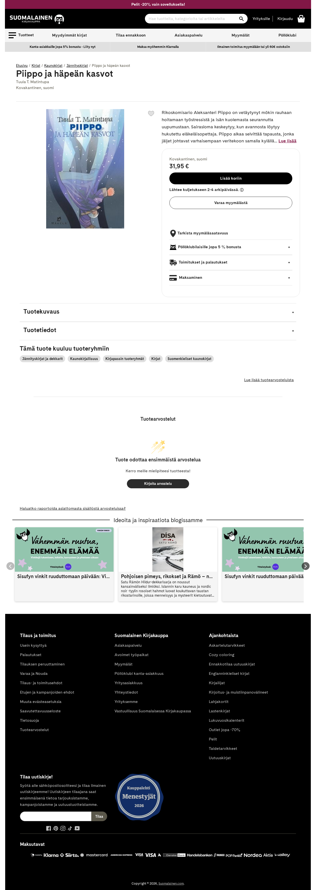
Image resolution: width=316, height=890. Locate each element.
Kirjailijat (217, 683)
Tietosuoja (29, 720)
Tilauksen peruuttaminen (42, 664)
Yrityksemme (126, 701)
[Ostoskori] (301, 18)
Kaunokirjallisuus (84, 359)
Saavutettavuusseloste (40, 711)
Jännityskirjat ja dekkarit (42, 359)
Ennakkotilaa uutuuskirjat (232, 664)
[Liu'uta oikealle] (306, 566)
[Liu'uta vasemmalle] (10, 566)
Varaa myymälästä (231, 202)
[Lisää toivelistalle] (151, 113)
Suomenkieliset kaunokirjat (189, 359)
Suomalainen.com (171, 883)
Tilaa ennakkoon (131, 35)
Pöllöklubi (287, 35)
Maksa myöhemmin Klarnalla (158, 47)
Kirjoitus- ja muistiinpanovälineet (238, 692)
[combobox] (196, 18)
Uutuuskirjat (220, 758)
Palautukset (30, 654)
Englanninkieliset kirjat (229, 673)
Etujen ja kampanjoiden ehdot (47, 692)
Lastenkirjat (219, 711)
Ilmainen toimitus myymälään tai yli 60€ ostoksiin (253, 47)
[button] (21, 35)
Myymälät (241, 35)
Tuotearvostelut (34, 729)
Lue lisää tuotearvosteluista (269, 380)
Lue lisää (287, 140)
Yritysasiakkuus (128, 683)
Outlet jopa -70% (224, 729)
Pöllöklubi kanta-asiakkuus (139, 673)
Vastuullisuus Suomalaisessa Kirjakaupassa (153, 711)
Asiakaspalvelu (188, 35)
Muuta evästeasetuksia (40, 701)
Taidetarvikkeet (223, 748)
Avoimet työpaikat (132, 654)
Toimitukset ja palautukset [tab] (202, 262)
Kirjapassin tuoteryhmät (124, 359)
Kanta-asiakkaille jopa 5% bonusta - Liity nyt (63, 47)
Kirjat (36, 66)
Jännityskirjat (77, 66)
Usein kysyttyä (33, 645)
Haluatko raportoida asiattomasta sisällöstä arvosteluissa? (73, 508)
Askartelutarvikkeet (227, 645)
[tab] (158, 312)
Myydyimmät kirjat (69, 35)
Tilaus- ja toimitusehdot (41, 683)
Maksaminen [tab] (190, 277)
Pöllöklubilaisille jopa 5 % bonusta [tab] (209, 247)
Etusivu (22, 66)
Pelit (213, 739)
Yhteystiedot (126, 692)
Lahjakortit (219, 701)
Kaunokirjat (53, 66)
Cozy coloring (221, 654)
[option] (62, 47)
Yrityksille (261, 18)
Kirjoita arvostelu (158, 484)
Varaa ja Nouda (34, 673)
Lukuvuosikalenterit (226, 720)
